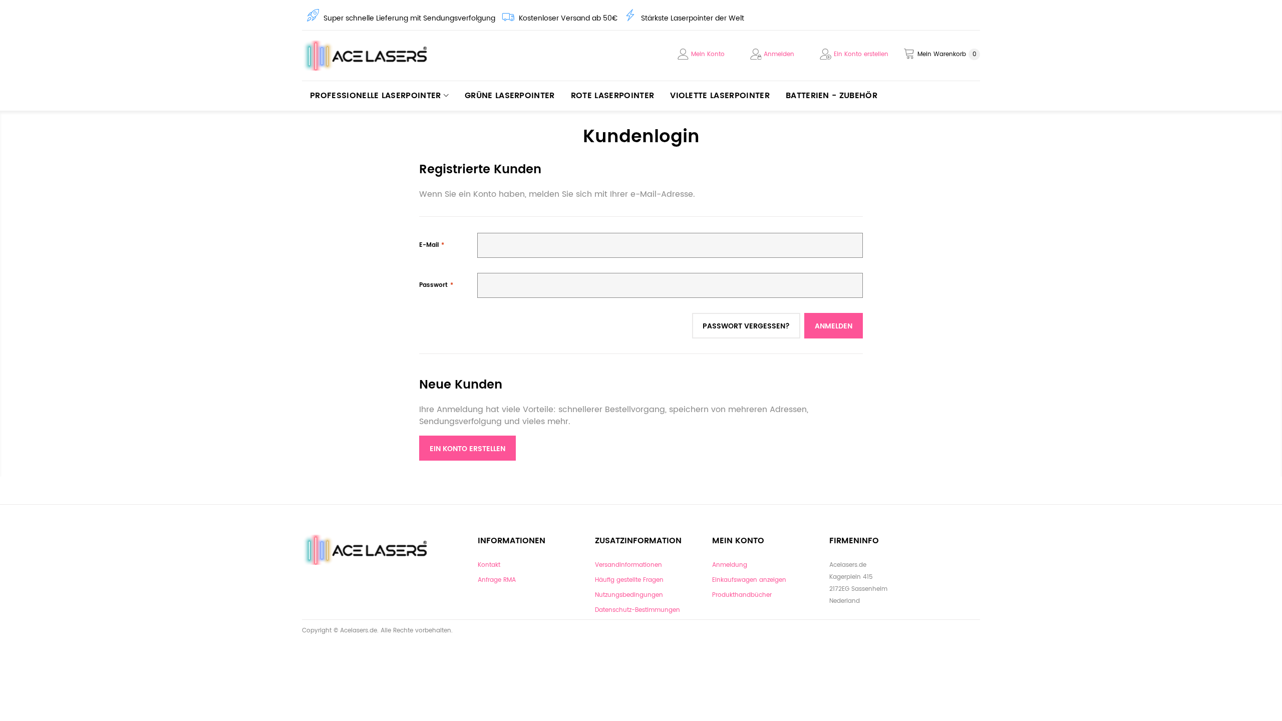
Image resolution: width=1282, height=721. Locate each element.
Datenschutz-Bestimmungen (637, 610)
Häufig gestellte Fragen (629, 580)
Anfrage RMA (497, 580)
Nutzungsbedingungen (629, 595)
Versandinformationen (628, 565)
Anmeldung (729, 565)
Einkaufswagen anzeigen (749, 580)
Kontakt (489, 565)
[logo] (368, 56)
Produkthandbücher (742, 595)
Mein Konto (708, 54)
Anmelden (779, 54)
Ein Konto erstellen (861, 54)
